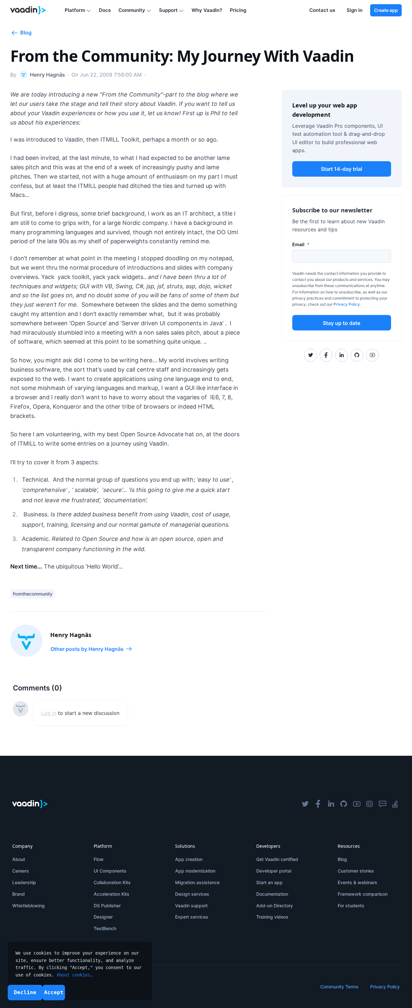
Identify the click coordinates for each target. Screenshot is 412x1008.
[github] (343, 804)
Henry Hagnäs (70, 635)
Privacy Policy (346, 304)
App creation (188, 859)
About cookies (73, 974)
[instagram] (369, 804)
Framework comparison (363, 894)
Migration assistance (197, 882)
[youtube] (356, 804)
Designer (103, 917)
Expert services (191, 917)
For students (351, 905)
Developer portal (273, 871)
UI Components (110, 871)
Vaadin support (191, 905)
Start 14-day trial (341, 169)
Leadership (24, 882)
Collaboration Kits (112, 882)
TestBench (105, 928)
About (18, 859)
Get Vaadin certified (277, 859)
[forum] (382, 804)
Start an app (269, 882)
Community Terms (339, 986)
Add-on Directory (274, 905)
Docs (105, 10)
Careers (20, 871)
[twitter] (305, 804)
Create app (386, 10)
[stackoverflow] (395, 804)
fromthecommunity (32, 593)
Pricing (238, 10)
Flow (99, 859)
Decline (25, 992)
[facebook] (318, 804)
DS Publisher (107, 905)
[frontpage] (28, 10)
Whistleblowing (28, 905)
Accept (53, 992)
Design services (192, 894)
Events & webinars (357, 882)
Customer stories (356, 871)
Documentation (272, 894)
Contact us (322, 10)
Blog (342, 859)
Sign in (354, 10)
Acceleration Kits (111, 894)
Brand (18, 894)
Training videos (272, 917)
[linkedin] (330, 804)
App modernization (195, 871)
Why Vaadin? (207, 10)
